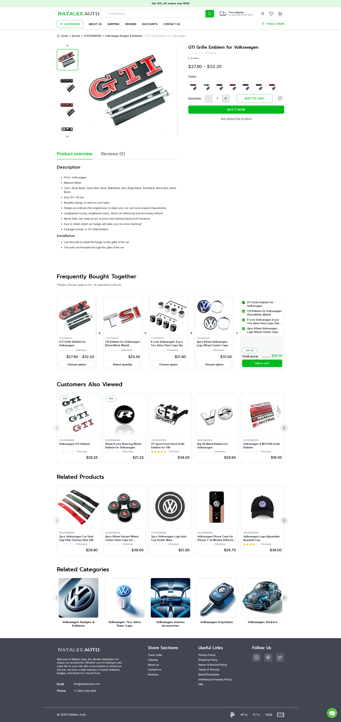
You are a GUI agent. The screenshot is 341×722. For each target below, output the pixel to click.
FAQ (200, 684)
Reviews (130, 24)
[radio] (189, 53)
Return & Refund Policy (212, 664)
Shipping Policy (208, 659)
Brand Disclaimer (208, 674)
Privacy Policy (207, 654)
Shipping (113, 24)
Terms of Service (208, 669)
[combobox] (160, 13)
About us (95, 24)
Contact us (171, 24)
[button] (76, 333)
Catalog (153, 659)
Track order (155, 654)
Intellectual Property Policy (215, 679)
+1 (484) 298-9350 (85, 690)
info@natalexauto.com (87, 683)
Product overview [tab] (75, 153)
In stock (195, 58)
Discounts (150, 24)
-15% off (249, 350)
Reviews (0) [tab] (113, 153)
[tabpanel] (117, 205)
